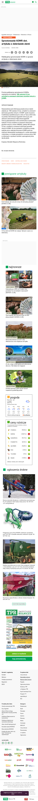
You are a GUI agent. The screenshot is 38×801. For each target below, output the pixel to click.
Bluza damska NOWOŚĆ (8, 729)
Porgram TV (23, 694)
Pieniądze (22, 711)
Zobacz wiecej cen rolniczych (15, 461)
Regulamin (4, 682)
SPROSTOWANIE (5, 161)
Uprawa (22, 716)
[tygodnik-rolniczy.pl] (10, 2)
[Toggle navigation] (2, 2)
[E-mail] (23, 52)
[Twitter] (16, 52)
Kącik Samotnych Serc (25, 691)
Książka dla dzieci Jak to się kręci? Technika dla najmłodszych (8, 733)
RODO (3, 684)
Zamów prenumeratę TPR (8, 706)
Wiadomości (16, 34)
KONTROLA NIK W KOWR (21, 161)
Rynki (21, 708)
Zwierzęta (22, 723)
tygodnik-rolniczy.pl (7, 34)
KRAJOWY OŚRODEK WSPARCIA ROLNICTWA (12, 163)
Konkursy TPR (23, 687)
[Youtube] (9, 743)
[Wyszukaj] (36, 2)
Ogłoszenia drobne (25, 684)
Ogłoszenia (23, 735)
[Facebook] (12, 52)
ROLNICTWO (26, 163)
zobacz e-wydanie (19, 654)
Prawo (22, 713)
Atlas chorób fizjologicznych (9, 724)
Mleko (21, 720)
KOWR (12, 161)
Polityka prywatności (7, 679)
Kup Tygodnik (5, 708)
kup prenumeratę (19, 659)
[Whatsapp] (27, 52)
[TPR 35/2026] (19, 629)
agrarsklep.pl (23, 696)
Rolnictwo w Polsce (26, 34)
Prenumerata (23, 730)
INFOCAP (22, 725)
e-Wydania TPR (24, 689)
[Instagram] (6, 743)
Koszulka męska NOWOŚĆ (8, 726)
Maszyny (22, 718)
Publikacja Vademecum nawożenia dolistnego (7, 721)
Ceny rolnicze (23, 728)
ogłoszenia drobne (17, 469)
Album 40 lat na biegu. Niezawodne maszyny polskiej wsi (9, 712)
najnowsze (15, 267)
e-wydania (23, 732)
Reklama (4, 677)
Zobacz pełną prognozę (13, 415)
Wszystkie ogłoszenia (19, 604)
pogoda (14, 397)
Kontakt (4, 675)
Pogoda (22, 682)
